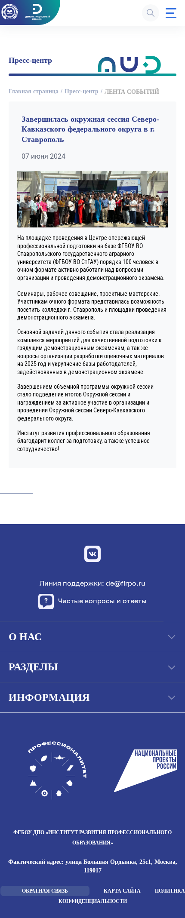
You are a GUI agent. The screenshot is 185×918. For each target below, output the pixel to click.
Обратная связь (45, 891)
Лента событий (132, 92)
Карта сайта (122, 891)
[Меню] (171, 13)
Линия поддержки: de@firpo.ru (92, 583)
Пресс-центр (82, 91)
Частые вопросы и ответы (102, 600)
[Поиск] (150, 12)
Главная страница (34, 91)
